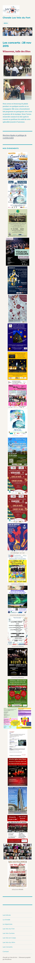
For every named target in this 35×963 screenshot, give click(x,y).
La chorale (6, 920)
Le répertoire (7, 924)
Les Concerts (7, 947)
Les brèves (7, 915)
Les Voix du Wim (9, 942)
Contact (6, 951)
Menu (6, 23)
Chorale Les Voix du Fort (16, 17)
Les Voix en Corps (9, 938)
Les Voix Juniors (8, 933)
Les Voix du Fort (9, 929)
